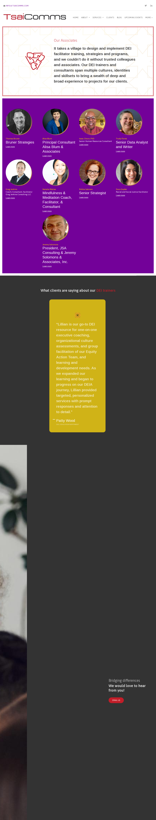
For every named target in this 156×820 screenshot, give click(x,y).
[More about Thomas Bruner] (23, 122)
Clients (110, 17)
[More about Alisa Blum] (59, 122)
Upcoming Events (133, 17)
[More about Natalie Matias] (59, 172)
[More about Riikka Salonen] (96, 172)
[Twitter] (146, 5)
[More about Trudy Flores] (133, 122)
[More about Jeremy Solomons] (59, 228)
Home (76, 17)
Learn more (10, 147)
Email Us (116, 700)
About (84, 17)
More (148, 17)
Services (97, 17)
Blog (119, 17)
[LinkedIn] (151, 5)
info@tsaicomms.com (17, 6)
